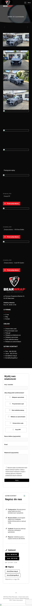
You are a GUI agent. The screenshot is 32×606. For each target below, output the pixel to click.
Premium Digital (19, 598)
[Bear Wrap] (6, 2)
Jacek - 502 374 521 (12, 558)
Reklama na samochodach (13, 341)
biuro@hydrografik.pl (13, 575)
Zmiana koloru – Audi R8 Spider (14, 263)
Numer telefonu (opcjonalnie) (12, 436)
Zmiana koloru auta (10, 328)
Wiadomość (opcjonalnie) (11, 452)
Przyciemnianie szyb (11, 331)
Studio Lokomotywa (18, 600)
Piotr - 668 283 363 (12, 554)
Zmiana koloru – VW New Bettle (14, 229)
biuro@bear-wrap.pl (12, 571)
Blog (6, 316)
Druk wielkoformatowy (11, 339)
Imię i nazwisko (8, 384)
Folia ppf (7, 333)
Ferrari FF (7, 196)
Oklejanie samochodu (11, 337)
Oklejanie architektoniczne (13, 335)
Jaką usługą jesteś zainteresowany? (14, 411)
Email (6, 444)
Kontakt (7, 319)
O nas (7, 314)
